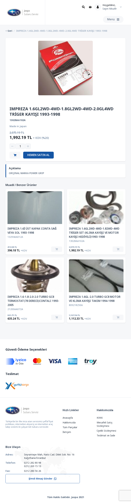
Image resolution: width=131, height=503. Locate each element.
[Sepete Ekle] (56, 249)
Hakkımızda (69, 422)
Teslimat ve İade (106, 435)
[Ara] (83, 7)
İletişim (67, 432)
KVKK (100, 417)
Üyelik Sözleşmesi (106, 430)
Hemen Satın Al (38, 155)
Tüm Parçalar (70, 427)
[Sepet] (90, 7)
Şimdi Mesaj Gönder (40, 478)
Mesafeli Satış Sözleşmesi (104, 424)
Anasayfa (68, 417)
